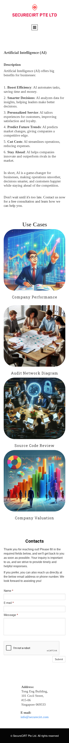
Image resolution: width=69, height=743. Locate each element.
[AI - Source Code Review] (34, 408)
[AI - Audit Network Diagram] (34, 336)
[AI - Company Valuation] (34, 480)
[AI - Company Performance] (34, 260)
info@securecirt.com (35, 717)
